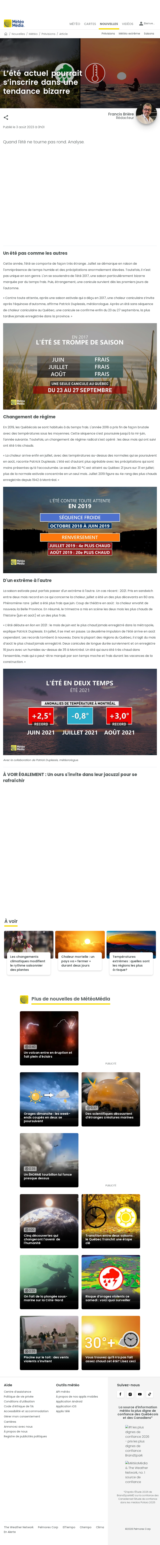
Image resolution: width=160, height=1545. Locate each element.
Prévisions (48, 34)
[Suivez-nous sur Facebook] (120, 1395)
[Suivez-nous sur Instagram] (130, 1395)
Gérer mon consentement (22, 1416)
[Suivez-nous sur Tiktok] (150, 1395)
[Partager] (6, 117)
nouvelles (18, 34)
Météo (33, 34)
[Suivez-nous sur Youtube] (140, 1395)
